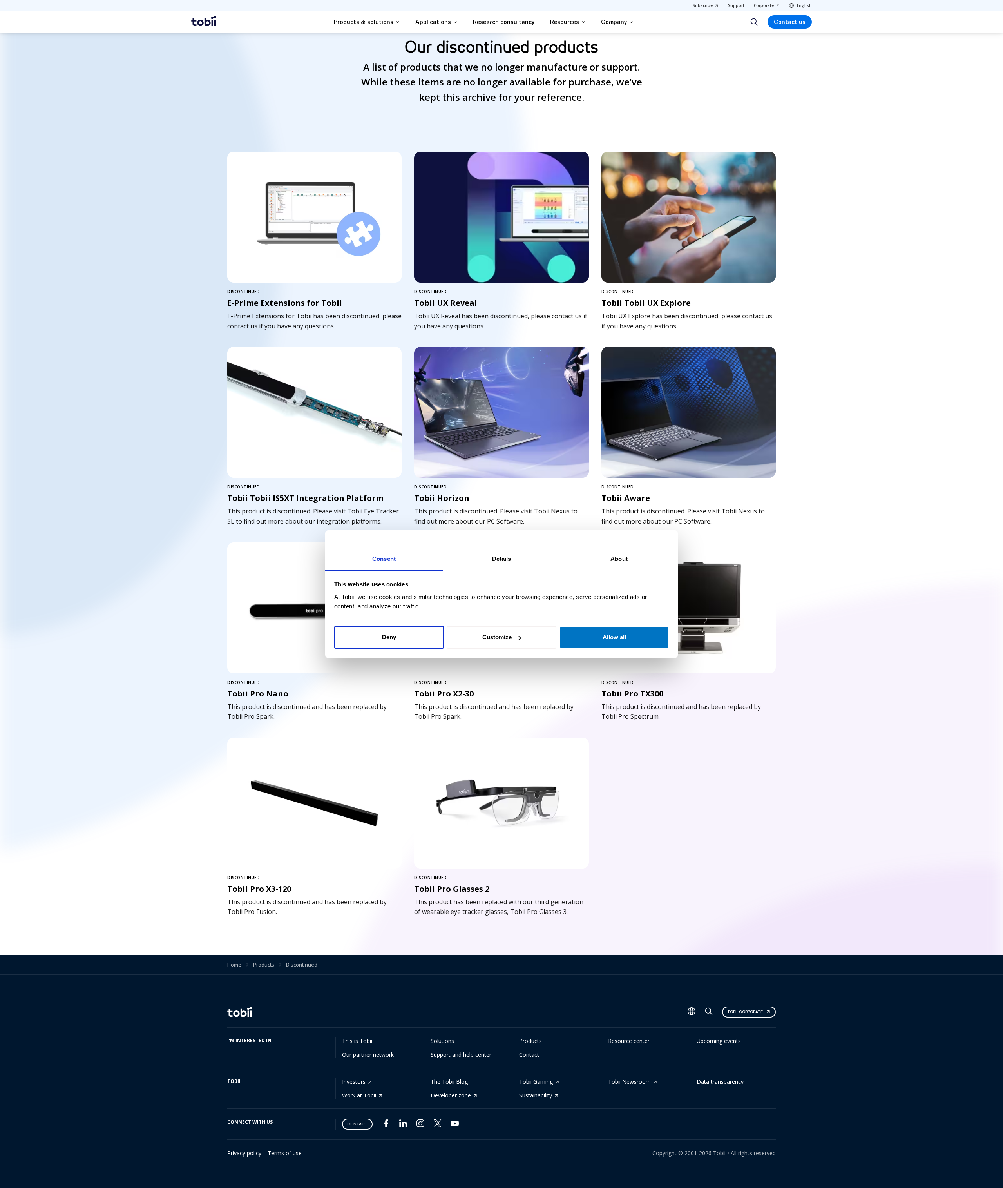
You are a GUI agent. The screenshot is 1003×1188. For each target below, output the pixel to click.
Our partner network (368, 1054)
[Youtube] (455, 1125)
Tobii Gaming (536, 1081)
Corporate (764, 5)
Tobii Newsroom (629, 1081)
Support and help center (461, 1054)
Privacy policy (244, 1153)
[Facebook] (386, 1125)
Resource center (629, 1041)
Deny (389, 637)
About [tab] (619, 558)
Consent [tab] (384, 558)
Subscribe (703, 5)
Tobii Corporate (745, 1011)
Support (736, 5)
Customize (497, 637)
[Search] (754, 22)
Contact (529, 1054)
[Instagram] (420, 1125)
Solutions (442, 1041)
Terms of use (285, 1153)
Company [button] (614, 21)
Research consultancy (503, 21)
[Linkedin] (403, 1125)
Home (234, 964)
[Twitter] (438, 1125)
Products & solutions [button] (363, 21)
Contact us (790, 21)
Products (263, 964)
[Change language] (691, 1012)
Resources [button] (564, 21)
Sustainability (535, 1095)
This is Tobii (357, 1041)
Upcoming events (719, 1041)
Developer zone (451, 1095)
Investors (354, 1081)
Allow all (614, 637)
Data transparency (720, 1081)
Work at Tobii (359, 1095)
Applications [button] (433, 21)
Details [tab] (501, 558)
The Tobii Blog (449, 1081)
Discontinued (301, 964)
